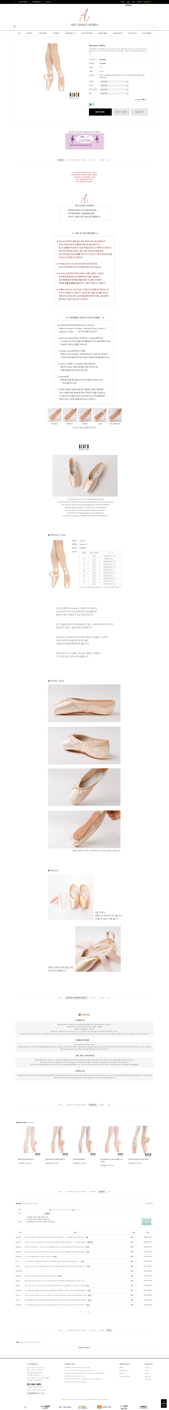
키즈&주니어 (132, 33)
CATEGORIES (23, 2)
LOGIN (122, 2)
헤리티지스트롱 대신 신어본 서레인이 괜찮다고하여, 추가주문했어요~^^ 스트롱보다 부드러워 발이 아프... (55, 1237)
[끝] (88, 1312)
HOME (121, 1367)
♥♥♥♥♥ (77, 1209)
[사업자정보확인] (97, 1379)
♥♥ (58, 1209)
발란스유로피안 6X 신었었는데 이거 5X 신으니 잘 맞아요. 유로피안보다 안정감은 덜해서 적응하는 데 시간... (55, 1281)
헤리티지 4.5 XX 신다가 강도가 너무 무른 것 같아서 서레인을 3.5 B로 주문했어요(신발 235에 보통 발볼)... (55, 1252)
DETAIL (61, 160)
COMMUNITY (37, 2)
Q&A (109, 160)
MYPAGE (48, 2)
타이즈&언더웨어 (87, 33)
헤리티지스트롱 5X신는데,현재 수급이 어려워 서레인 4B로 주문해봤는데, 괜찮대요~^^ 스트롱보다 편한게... (56, 1242)
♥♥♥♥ (69, 1209)
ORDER (139, 2)
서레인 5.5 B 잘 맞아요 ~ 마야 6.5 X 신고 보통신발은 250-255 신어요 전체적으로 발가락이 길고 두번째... (55, 1247)
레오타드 (29, 33)
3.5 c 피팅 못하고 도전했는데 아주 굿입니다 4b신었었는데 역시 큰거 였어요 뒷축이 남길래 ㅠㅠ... (53, 1261)
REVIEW (101, 160)
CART (133, 2)
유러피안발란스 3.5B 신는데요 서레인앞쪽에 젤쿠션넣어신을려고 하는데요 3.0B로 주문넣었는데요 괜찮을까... (56, 1300)
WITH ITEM (93, 160)
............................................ (35, 1271)
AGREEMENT (123, 1370)
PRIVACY (122, 1373)
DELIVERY (148, 1379)
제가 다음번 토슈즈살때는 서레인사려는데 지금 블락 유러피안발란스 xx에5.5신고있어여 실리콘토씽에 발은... (56, 1290)
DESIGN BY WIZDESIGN (101, 1399)
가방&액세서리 (117, 33)
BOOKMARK (147, 2)
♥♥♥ (63, 1209)
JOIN (128, 2)
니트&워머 (56, 33)
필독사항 (147, 1376)
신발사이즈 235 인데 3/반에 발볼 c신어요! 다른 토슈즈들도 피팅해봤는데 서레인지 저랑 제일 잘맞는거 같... (55, 1266)
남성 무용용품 (146, 33)
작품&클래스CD (70, 33)
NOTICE (147, 1367)
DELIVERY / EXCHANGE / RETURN (76, 160)
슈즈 (19, 33)
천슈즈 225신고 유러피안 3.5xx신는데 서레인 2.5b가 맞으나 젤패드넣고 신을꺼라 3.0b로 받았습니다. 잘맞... (56, 1295)
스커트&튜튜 (42, 33)
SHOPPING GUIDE (124, 1376)
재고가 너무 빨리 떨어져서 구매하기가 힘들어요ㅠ (39, 1256)
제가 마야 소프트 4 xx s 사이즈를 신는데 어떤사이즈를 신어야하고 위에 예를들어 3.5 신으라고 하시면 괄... (55, 1285)
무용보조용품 (102, 33)
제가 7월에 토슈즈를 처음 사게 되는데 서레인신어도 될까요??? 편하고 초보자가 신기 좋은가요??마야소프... (55, 1305)
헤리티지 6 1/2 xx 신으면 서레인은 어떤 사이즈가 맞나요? (41, 1276)
